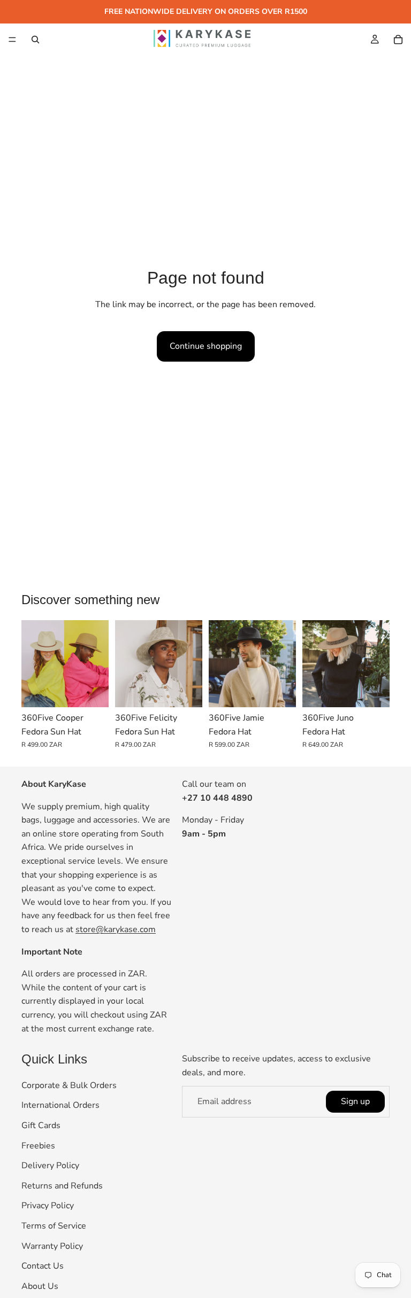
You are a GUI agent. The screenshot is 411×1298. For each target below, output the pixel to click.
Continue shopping (206, 346)
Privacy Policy (47, 1206)
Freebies (38, 1146)
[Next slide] (97, 664)
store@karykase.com (115, 929)
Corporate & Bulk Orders (69, 1085)
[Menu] (12, 39)
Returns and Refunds (62, 1186)
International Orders (60, 1106)
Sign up (355, 1101)
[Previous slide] (33, 664)
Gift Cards (40, 1125)
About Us (39, 1286)
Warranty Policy (52, 1246)
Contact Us (42, 1266)
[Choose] (92, 690)
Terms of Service (53, 1226)
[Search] (35, 39)
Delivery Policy (50, 1166)
